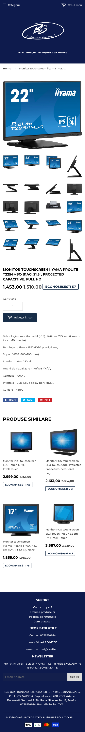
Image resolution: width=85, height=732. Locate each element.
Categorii (14, 5)
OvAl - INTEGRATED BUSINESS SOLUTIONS (44, 717)
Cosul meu (74, 5)
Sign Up (74, 677)
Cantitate (9, 298)
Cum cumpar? (42, 607)
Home (7, 68)
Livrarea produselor (42, 612)
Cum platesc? (43, 621)
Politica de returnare (42, 616)
